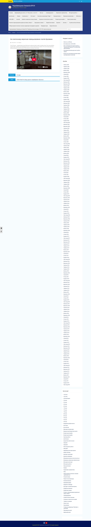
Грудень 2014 (66, 299)
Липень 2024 (66, 107)
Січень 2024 (66, 118)
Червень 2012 (66, 351)
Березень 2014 (67, 315)
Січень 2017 (66, 255)
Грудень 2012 (66, 342)
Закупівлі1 (66, 444)
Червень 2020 (66, 182)
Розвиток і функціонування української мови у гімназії (20, 22)
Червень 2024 (66, 109)
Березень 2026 (67, 72)
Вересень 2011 (67, 369)
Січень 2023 (66, 141)
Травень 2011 (66, 373)
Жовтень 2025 (66, 82)
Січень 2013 (66, 340)
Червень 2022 (66, 149)
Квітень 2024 (66, 112)
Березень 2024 (67, 114)
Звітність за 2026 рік (68, 41)
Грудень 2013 (66, 321)
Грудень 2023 (66, 120)
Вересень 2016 (67, 263)
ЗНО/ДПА (11, 19)
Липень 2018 (66, 222)
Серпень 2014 (66, 307)
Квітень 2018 (66, 228)
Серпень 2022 (66, 145)
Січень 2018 (66, 234)
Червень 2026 (66, 66)
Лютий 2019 (66, 209)
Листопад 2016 (67, 259)
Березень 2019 (67, 207)
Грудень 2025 (66, 78)
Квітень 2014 (66, 313)
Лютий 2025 (66, 95)
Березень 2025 (67, 93)
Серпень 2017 (66, 244)
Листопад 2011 (67, 365)
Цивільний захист (67, 512)
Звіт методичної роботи (68, 446)
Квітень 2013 (66, 334)
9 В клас (65, 421)
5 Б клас (65, 402)
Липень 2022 (66, 147)
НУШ (65, 471)
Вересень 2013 (67, 326)
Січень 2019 (66, 211)
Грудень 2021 (66, 157)
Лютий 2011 (66, 378)
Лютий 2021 (66, 172)
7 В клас (65, 411)
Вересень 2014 (67, 305)
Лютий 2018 (66, 232)
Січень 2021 (66, 174)
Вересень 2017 (67, 242)
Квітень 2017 (66, 249)
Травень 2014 (66, 311)
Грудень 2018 (66, 213)
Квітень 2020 (66, 186)
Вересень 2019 (67, 197)
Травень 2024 (66, 110)
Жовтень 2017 (66, 240)
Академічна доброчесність (69, 423)
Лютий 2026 (66, 74)
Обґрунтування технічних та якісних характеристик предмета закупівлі (24, 25)
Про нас (41, 12)
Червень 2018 (66, 224)
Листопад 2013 (67, 323)
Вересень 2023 (67, 126)
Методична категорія (68, 462)
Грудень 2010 (66, 382)
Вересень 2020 (67, 180)
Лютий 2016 (66, 274)
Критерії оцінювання (68, 456)
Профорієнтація (44, 25)
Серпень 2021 (66, 164)
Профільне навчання (68, 488)
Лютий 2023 (66, 139)
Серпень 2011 (66, 371)
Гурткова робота (67, 437)
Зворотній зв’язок (53, 25)
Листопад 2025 (67, 80)
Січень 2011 (66, 380)
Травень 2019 (66, 203)
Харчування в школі (68, 510)
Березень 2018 (67, 230)
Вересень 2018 (67, 218)
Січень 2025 (66, 97)
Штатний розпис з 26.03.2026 (20, 1)
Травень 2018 (66, 226)
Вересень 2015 (67, 284)
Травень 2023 (66, 134)
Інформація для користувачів (70, 450)
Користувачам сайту (71, 19)
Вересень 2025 (67, 84)
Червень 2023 (66, 132)
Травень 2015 (66, 290)
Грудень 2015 (66, 278)
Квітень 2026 (66, 70)
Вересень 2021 (67, 163)
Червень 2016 (66, 267)
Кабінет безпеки (67, 452)
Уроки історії (66, 503)
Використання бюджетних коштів (70, 431)
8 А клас (65, 413)
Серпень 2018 (66, 220)
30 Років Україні (67, 398)
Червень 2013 (66, 330)
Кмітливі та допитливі (68, 454)
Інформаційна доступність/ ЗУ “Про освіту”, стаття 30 (26, 12)
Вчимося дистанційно (60, 19)
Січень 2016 (66, 276)
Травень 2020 (66, 184)
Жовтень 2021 (66, 161)
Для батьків (11, 16)
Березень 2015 (67, 294)
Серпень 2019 (66, 199)
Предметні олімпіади (68, 484)
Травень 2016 (66, 269)
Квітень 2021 (66, 170)
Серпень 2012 (66, 350)
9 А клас (65, 417)
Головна (11, 12)
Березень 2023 (67, 137)
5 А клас (65, 400)
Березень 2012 (67, 357)
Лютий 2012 (66, 359)
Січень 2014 (66, 319)
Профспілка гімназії (50, 22)
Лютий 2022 (66, 155)
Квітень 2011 (66, 375)
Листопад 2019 (67, 195)
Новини (18, 16)
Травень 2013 (66, 332)
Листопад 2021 (67, 159)
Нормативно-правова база (61, 12)
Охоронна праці (67, 476)
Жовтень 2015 (66, 282)
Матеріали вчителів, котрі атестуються (71, 458)
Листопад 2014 (67, 301)
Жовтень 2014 (66, 303)
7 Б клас (65, 410)
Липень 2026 (66, 64)
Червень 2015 (66, 288)
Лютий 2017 (66, 253)
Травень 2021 (66, 168)
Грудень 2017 (66, 236)
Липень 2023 (66, 130)
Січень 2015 (66, 297)
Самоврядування (49, 12)
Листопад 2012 (67, 344)
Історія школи (25, 16)
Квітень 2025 (66, 91)
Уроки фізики (66, 505)
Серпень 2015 (66, 286)
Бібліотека (78, 16)
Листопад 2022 (67, 143)
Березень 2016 (67, 272)
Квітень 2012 (66, 355)
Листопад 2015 (67, 280)
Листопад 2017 (67, 238)
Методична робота (73, 12)
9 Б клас (65, 419)
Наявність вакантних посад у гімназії (29, 19)
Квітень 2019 (66, 205)
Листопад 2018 (67, 215)
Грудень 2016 (66, 257)
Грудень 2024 (66, 99)
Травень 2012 (66, 353)
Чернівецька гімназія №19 (23, 6)
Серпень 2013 (66, 328)
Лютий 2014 (66, 317)
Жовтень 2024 (66, 103)
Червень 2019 (66, 201)
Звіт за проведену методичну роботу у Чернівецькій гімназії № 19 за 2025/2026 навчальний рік (72, 47)
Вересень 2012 (67, 348)
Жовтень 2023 (66, 124)
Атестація (33, 16)
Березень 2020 (67, 188)
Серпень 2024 (66, 105)
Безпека (64, 22)
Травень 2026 (66, 68)
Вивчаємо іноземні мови (68, 16)
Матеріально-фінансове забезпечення (71, 460)
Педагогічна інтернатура (69, 478)
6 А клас (65, 404)
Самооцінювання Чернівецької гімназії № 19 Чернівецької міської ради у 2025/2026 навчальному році (30, 29)
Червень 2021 (66, 166)
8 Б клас (65, 415)
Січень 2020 (66, 191)
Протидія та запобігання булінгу (70, 486)
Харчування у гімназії (38, 22)
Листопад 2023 (67, 122)
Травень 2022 (66, 151)
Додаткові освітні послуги (69, 440)
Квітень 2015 (66, 292)
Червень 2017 (66, 245)
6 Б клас (65, 406)
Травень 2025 (66, 89)
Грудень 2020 (66, 176)
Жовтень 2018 (66, 217)
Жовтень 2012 (66, 346)
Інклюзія (18, 19)
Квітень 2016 (66, 270)
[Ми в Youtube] (81, 1)
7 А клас (65, 408)
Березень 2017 (67, 251)
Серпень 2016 (66, 265)
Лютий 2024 (66, 116)
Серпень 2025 (66, 85)
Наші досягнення (57, 16)
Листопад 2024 (67, 101)
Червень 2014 (66, 309)
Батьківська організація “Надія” (44, 16)
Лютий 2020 (66, 190)
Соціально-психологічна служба (46, 19)
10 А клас (65, 394)
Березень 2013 (67, 336)
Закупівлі (58, 22)
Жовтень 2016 (66, 261)
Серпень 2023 (66, 128)
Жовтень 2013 (66, 324)
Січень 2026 (66, 76)
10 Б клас (65, 396)
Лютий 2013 (66, 338)
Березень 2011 (67, 377)
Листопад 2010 (67, 384)
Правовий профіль (67, 482)
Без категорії (66, 427)
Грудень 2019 (66, 193)
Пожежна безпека (67, 480)
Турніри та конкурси (68, 501)
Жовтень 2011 (66, 367)
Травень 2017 (66, 247)
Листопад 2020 (67, 178)
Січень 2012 (66, 361)
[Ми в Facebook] (79, 1)
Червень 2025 (66, 87)
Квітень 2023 (66, 136)
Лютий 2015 (66, 296)
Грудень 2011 (66, 363)
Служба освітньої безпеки (74, 22)
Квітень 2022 (66, 153)
